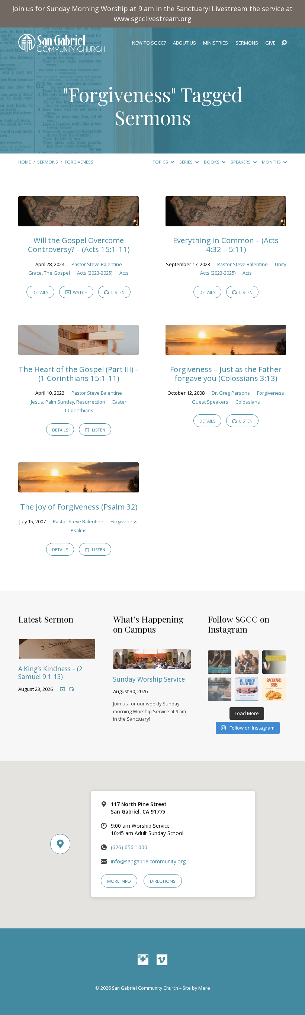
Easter (119, 401)
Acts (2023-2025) (94, 272)
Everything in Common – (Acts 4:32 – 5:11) (226, 244)
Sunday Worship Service (149, 679)
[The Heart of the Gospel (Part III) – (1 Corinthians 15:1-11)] (78, 349)
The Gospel (57, 272)
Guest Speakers (210, 401)
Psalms (79, 530)
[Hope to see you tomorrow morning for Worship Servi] (247, 662)
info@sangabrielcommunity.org (148, 861)
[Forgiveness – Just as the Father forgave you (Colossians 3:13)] (226, 349)
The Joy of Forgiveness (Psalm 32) (78, 506)
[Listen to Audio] (71, 689)
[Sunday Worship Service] (152, 663)
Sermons (246, 43)
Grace (35, 272)
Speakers (241, 162)
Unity (280, 264)
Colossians (247, 401)
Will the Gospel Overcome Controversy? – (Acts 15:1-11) (78, 244)
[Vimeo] (162, 960)
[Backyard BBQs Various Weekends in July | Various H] (274, 689)
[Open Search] (284, 43)
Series (186, 162)
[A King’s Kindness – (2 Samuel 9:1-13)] (57, 653)
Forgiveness (79, 162)
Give (270, 43)
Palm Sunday (59, 401)
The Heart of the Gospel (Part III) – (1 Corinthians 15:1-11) (79, 373)
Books (212, 162)
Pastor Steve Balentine (96, 264)
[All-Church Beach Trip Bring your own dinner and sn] (247, 689)
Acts (124, 272)
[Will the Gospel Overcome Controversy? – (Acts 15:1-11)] (78, 221)
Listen (117, 292)
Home (24, 162)
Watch (79, 292)
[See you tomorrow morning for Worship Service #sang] (219, 689)
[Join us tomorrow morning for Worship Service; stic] (219, 662)
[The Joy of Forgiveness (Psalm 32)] (78, 487)
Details (40, 292)
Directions (163, 881)
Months (272, 162)
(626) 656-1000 (129, 847)
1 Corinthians (78, 410)
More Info (119, 881)
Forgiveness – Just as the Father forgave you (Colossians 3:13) (226, 373)
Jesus (37, 401)
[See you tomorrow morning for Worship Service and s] (274, 662)
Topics (160, 162)
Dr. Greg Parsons (231, 392)
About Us (184, 43)
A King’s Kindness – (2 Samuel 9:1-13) (50, 673)
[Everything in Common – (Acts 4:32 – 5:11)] (226, 221)
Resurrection (90, 401)
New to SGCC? (149, 43)
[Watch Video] (62, 689)
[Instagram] (143, 960)
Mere (204, 988)
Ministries (215, 43)
